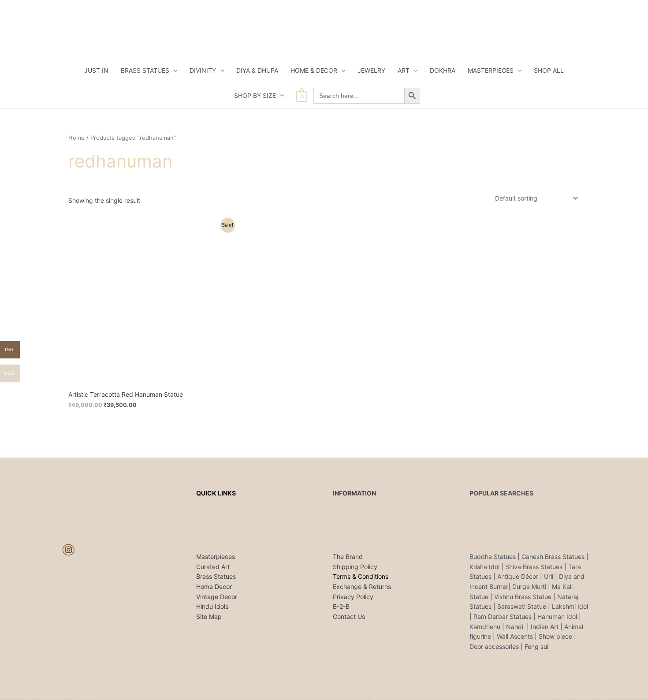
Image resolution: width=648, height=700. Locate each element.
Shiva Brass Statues (533, 566)
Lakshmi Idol (570, 606)
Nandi (515, 626)
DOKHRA (442, 70)
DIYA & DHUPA (257, 70)
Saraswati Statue (521, 606)
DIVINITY (203, 70)
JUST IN (96, 70)
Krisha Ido (483, 566)
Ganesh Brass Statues (553, 556)
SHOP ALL (549, 70)
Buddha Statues (492, 556)
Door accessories (494, 646)
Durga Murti (529, 586)
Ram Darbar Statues (502, 616)
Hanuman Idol (557, 616)
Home (76, 137)
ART (404, 70)
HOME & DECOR (313, 70)
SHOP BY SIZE (255, 95)
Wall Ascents (515, 636)
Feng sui (536, 646)
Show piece (555, 636)
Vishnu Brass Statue (522, 596)
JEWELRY (371, 70)
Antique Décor (517, 576)
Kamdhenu (484, 626)
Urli (548, 576)
